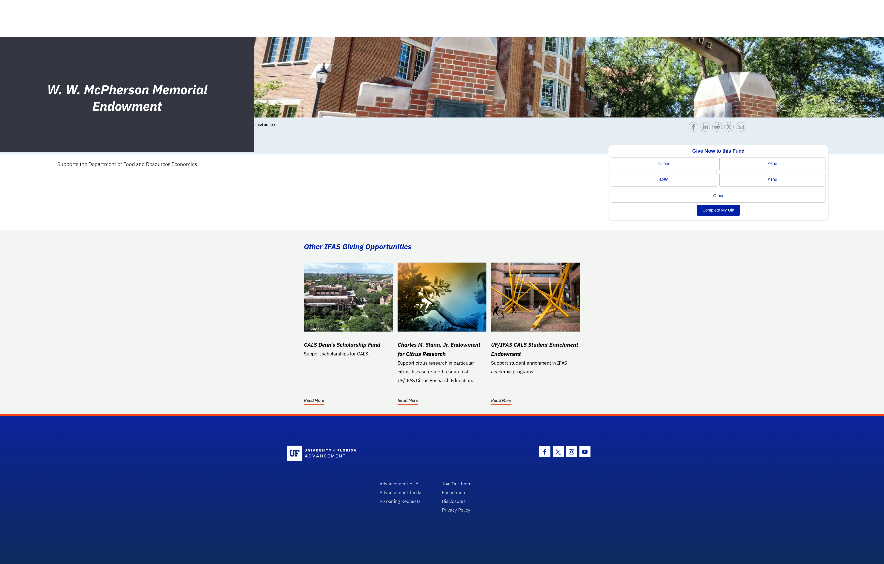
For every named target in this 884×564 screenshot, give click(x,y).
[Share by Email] (742, 128)
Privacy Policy (456, 510)
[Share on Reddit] (718, 128)
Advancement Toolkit (401, 492)
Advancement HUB (399, 484)
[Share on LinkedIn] (706, 128)
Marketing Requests (400, 501)
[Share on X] (730, 128)
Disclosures (454, 501)
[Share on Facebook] (695, 128)
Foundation (453, 492)
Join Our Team (457, 484)
